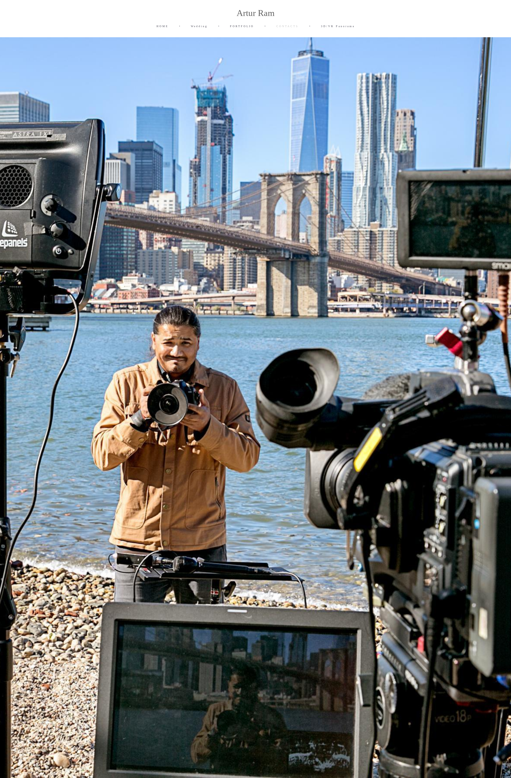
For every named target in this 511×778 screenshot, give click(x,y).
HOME (162, 26)
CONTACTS (287, 26)
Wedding (199, 26)
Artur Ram (256, 13)
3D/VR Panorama (338, 26)
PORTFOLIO (242, 26)
